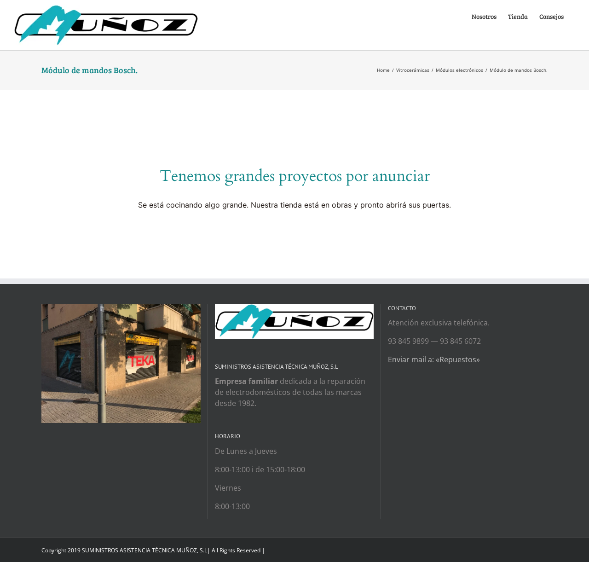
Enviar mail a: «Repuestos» (434, 359)
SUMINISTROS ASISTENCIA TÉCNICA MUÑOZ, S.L (144, 550)
